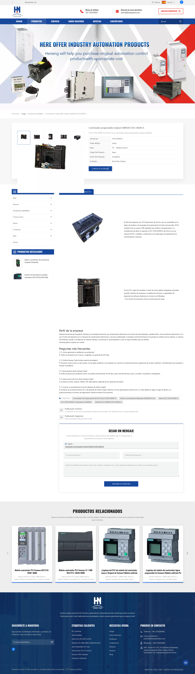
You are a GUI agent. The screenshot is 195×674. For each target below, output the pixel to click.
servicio (55, 21)
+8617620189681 (158, 643)
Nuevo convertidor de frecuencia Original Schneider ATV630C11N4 (37, 261)
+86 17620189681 (91, 13)
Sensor (15, 242)
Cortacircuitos (18, 217)
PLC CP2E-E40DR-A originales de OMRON (76, 402)
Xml (160, 669)
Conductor (17, 229)
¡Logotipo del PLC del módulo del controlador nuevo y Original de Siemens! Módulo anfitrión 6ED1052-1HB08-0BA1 (119, 571)
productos (36, 21)
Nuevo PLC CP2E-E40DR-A (168, 398)
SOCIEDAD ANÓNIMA (35, 114)
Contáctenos (116, 21)
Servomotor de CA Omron (81, 651)
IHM (14, 198)
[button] (187, 553)
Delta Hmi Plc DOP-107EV (81, 639)
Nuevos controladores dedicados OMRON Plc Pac (137, 398)
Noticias (97, 21)
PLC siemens (76, 631)
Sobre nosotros (76, 21)
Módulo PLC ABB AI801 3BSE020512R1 (86, 643)
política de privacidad (173, 669)
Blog (111, 654)
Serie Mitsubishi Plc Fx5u (81, 647)
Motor (15, 223)
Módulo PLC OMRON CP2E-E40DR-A (108, 402)
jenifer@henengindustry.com (130, 13)
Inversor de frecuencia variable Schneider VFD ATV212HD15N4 (36, 276)
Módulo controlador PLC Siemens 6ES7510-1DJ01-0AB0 (32, 571)
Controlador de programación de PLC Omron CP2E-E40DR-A (94, 398)
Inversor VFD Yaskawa (80, 654)
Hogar (19, 21)
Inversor (16, 204)
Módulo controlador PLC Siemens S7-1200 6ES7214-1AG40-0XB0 (75, 571)
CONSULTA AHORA (99, 168)
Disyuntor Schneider (79, 658)
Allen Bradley (77, 635)
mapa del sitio (151, 669)
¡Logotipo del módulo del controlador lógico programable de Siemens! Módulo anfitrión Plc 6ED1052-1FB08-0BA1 (163, 571)
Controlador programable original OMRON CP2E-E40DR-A (84, 447)
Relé (14, 236)
